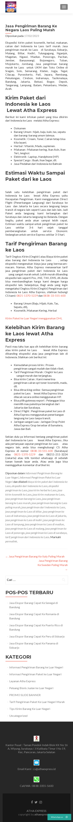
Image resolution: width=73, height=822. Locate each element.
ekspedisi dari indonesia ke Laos (29, 486)
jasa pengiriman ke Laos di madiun (44, 524)
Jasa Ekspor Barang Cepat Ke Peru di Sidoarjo (37, 636)
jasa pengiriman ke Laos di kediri (23, 520)
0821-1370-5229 (27, 295)
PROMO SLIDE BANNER (25, 695)
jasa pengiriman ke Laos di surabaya (46, 532)
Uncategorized (18, 715)
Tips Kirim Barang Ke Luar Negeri (29, 708)
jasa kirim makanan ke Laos (48, 494)
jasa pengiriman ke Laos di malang (24, 528)
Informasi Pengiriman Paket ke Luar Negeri (35, 674)
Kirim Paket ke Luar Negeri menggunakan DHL (33, 318)
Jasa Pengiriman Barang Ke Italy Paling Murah (34, 556)
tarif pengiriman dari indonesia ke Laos (27, 537)
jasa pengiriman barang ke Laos (23, 498)
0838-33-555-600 (54, 295)
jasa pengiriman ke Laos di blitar (23, 511)
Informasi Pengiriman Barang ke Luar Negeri (36, 667)
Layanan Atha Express (22, 681)
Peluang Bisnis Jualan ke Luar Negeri (31, 688)
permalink (11, 541)
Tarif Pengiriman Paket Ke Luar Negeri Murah (37, 701)
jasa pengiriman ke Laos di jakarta (46, 515)
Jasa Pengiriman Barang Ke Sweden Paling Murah (53, 565)
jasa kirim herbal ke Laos (42, 490)
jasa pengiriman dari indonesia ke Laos (43, 507)
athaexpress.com (44, 814)
